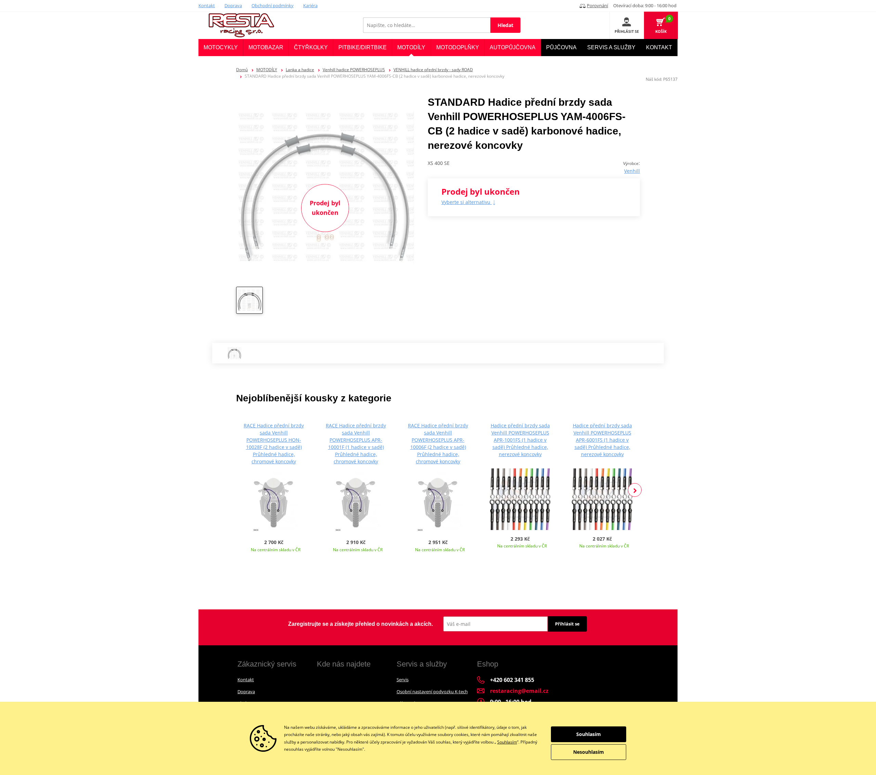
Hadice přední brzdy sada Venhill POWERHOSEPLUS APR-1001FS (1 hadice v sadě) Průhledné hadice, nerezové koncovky (520, 439)
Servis (403, 679)
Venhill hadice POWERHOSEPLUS (354, 70)
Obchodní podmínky (273, 5)
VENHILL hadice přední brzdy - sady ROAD (433, 70)
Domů (242, 70)
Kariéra (310, 5)
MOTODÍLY (266, 70)
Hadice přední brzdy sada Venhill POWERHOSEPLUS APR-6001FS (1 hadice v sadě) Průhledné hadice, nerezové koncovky (602, 439)
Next (635, 490)
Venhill (632, 171)
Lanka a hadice (300, 70)
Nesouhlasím (588, 752)
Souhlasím (507, 742)
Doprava (233, 5)
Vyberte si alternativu (466, 202)
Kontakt (206, 5)
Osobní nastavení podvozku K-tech (432, 691)
